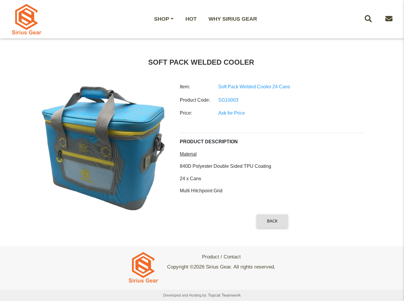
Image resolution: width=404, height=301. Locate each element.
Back (272, 221)
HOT (191, 19)
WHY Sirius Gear (233, 19)
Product (210, 257)
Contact (232, 257)
